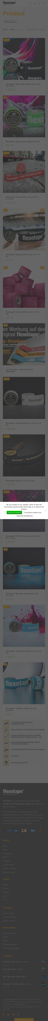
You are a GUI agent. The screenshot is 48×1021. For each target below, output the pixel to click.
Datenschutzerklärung (25, 516)
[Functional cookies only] (45, 510)
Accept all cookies (14, 512)
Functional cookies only (32, 512)
